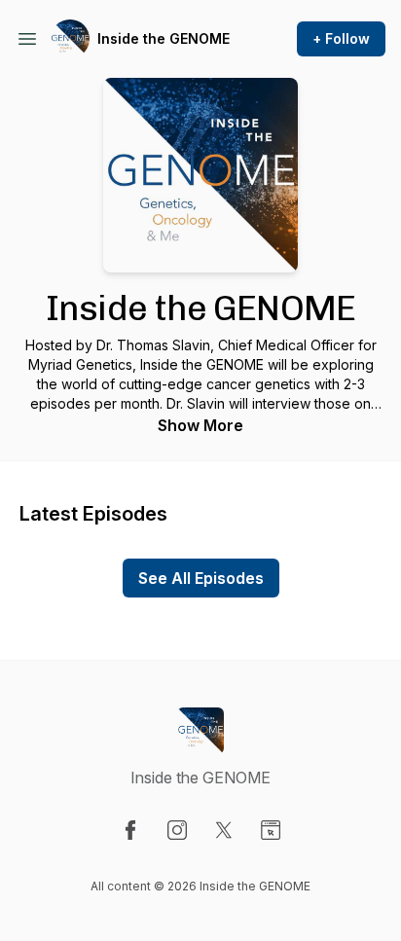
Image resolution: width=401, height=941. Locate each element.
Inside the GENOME (163, 38)
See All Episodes (201, 578)
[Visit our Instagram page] (177, 830)
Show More (200, 425)
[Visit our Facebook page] (130, 830)
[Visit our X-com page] (224, 830)
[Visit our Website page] (270, 830)
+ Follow (341, 38)
